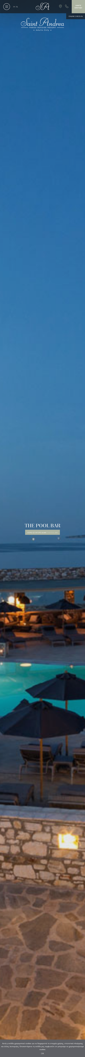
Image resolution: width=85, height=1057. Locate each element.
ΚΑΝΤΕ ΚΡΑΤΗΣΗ (78, 6)
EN (14, 7)
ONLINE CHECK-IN (76, 16)
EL (17, 7)
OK (42, 1053)
